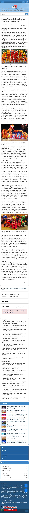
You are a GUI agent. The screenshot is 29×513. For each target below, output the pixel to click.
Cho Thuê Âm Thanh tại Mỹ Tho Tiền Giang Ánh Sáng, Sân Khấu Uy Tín (17, 430)
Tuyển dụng (4, 456)
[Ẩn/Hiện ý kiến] (13, 307)
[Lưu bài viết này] (26, 25)
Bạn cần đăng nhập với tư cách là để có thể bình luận (14, 311)
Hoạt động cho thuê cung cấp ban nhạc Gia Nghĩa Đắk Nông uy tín (16, 407)
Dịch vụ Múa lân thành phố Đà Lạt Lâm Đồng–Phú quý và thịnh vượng (16, 411)
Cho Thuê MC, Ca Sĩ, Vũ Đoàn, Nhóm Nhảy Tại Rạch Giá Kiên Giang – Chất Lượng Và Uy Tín (14, 382)
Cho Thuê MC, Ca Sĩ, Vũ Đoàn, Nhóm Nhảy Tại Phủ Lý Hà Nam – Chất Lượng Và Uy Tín (17, 418)
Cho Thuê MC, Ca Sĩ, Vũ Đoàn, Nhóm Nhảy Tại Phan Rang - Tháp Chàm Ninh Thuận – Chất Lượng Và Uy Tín (13, 352)
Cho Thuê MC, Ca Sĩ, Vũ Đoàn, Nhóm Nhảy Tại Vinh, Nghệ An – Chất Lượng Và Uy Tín (13, 341)
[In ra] (24, 25)
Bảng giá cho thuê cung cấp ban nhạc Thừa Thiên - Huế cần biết (16, 434)
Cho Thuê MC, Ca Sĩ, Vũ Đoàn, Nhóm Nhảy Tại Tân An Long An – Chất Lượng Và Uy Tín (14, 333)
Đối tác (3, 453)
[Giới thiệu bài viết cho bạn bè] (21, 25)
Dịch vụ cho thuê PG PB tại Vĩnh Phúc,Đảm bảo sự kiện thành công (17, 437)
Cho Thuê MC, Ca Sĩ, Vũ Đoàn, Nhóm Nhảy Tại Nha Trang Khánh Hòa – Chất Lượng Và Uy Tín (14, 390)
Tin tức (3, 447)
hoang (26, 282)
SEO (3, 458)
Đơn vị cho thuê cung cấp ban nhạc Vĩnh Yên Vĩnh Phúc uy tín (16, 422)
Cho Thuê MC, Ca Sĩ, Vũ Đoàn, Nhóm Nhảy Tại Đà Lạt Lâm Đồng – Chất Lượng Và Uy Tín (13, 363)
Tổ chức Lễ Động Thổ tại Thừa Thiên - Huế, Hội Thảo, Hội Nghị (17, 425)
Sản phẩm (4, 450)
